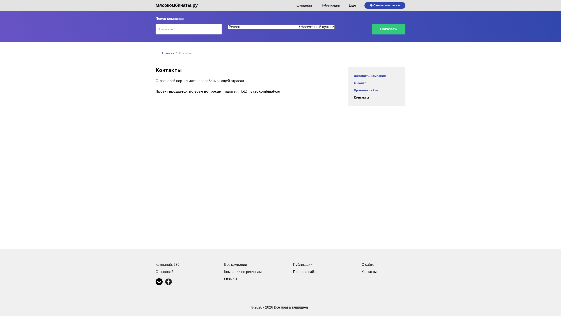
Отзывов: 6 (165, 272)
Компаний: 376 (167, 264)
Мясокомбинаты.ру (177, 5)
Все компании (235, 264)
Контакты (361, 97)
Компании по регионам (243, 272)
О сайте (360, 83)
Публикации (330, 5)
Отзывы (230, 279)
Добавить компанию (385, 5)
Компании (304, 5)
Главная (168, 53)
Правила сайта (366, 90)
